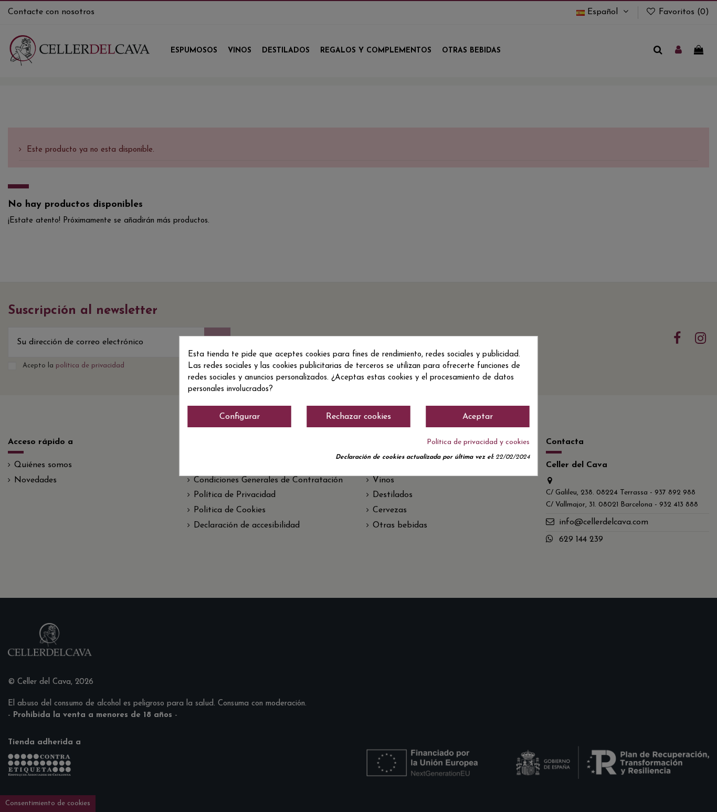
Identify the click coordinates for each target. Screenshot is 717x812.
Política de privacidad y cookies (478, 442)
